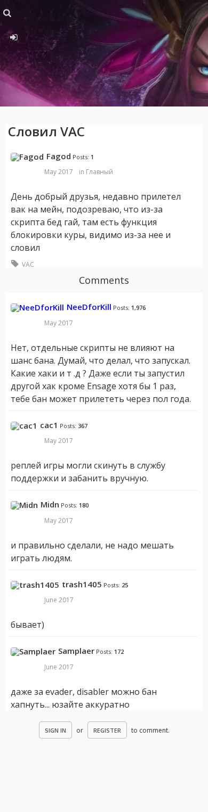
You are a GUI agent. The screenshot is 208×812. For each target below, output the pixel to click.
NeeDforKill (89, 306)
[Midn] (24, 505)
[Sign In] (13, 35)
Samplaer (76, 650)
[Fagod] (27, 157)
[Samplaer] (33, 651)
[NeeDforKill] (37, 308)
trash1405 (82, 584)
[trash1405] (35, 585)
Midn (50, 504)
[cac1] (24, 426)
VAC (28, 264)
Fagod (58, 156)
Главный (99, 171)
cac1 (49, 425)
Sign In (55, 730)
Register (107, 730)
